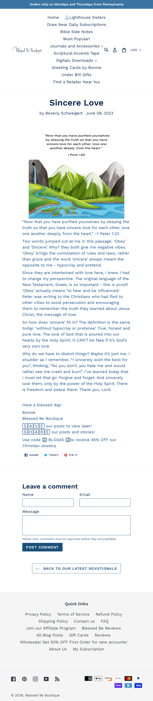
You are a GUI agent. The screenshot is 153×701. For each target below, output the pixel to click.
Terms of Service (73, 614)
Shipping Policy (53, 621)
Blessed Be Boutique (42, 695)
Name (28, 494)
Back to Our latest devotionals (79, 568)
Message (30, 511)
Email (84, 494)
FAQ (105, 621)
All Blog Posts (49, 635)
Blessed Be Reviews (101, 628)
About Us (58, 649)
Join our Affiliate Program (51, 628)
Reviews (103, 635)
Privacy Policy (38, 614)
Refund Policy (109, 614)
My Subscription (88, 649)
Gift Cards (79, 635)
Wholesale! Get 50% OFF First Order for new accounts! (73, 642)
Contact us (84, 621)
